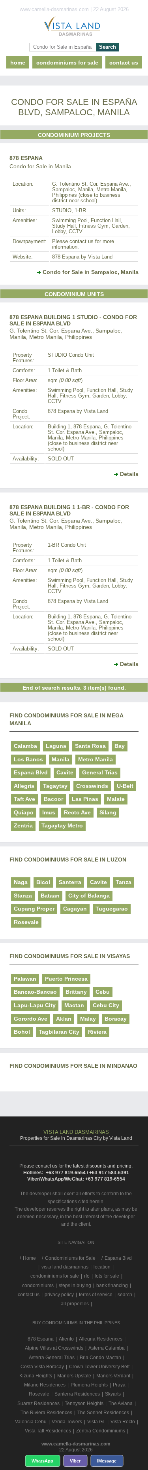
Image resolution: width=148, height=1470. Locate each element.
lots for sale (107, 1276)
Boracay (116, 1018)
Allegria (24, 786)
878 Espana (26, 158)
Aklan (63, 1018)
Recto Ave (77, 812)
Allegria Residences (100, 1339)
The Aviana (121, 1403)
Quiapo (24, 812)
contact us (123, 62)
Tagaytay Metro (62, 825)
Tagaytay (55, 786)
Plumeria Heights (89, 1385)
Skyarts (113, 1394)
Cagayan (75, 908)
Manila (60, 759)
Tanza (123, 882)
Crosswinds (92, 786)
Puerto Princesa (66, 979)
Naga (21, 882)
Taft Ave (24, 799)
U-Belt (125, 786)
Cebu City (106, 1005)
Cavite (64, 772)
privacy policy (59, 1294)
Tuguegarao (112, 908)
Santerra (70, 882)
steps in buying (75, 1285)
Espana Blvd (31, 772)
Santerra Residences (77, 1394)
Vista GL (96, 1421)
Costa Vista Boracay (42, 1366)
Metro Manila (95, 759)
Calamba (25, 746)
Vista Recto (123, 1421)
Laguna (56, 746)
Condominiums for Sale (67, 62)
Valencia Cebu (31, 1421)
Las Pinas (85, 799)
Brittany (76, 992)
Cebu (103, 992)
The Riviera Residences (46, 1412)
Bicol (43, 882)
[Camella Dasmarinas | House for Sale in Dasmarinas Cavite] (74, 28)
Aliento (66, 1339)
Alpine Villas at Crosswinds (54, 1348)
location (102, 1267)
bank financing (112, 1285)
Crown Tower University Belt (99, 1366)
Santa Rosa (90, 746)
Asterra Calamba (106, 1348)
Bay (119, 746)
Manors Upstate (74, 1376)
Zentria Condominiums (100, 1431)
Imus (48, 812)
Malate (116, 799)
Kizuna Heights (35, 1376)
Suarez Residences (38, 1403)
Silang (107, 812)
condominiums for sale (54, 1276)
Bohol (22, 1032)
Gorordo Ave (30, 1018)
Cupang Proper (34, 908)
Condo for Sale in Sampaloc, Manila (91, 272)
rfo (87, 1276)
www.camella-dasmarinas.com (76, 1444)
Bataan (50, 895)
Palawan (25, 979)
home (17, 62)
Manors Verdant (113, 1376)
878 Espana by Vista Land (82, 257)
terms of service (95, 1294)
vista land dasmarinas (64, 1267)
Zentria (23, 825)
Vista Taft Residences (48, 1431)
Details (129, 474)
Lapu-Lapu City (35, 1005)
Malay (88, 1018)
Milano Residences (45, 1385)
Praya (119, 1385)
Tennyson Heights (84, 1403)
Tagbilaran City (59, 1032)
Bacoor (53, 799)
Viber (75, 1461)
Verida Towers (67, 1421)
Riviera (97, 1032)
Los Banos (28, 759)
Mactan (74, 1005)
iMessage (106, 1461)
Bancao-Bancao (35, 992)
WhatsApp (42, 1461)
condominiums (38, 1285)
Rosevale (26, 922)
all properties (75, 1303)
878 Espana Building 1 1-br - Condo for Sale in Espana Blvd (69, 510)
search (125, 1294)
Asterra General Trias (52, 1357)
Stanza (23, 895)
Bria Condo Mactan (100, 1357)
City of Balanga (89, 895)
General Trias (100, 772)
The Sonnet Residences (103, 1412)
